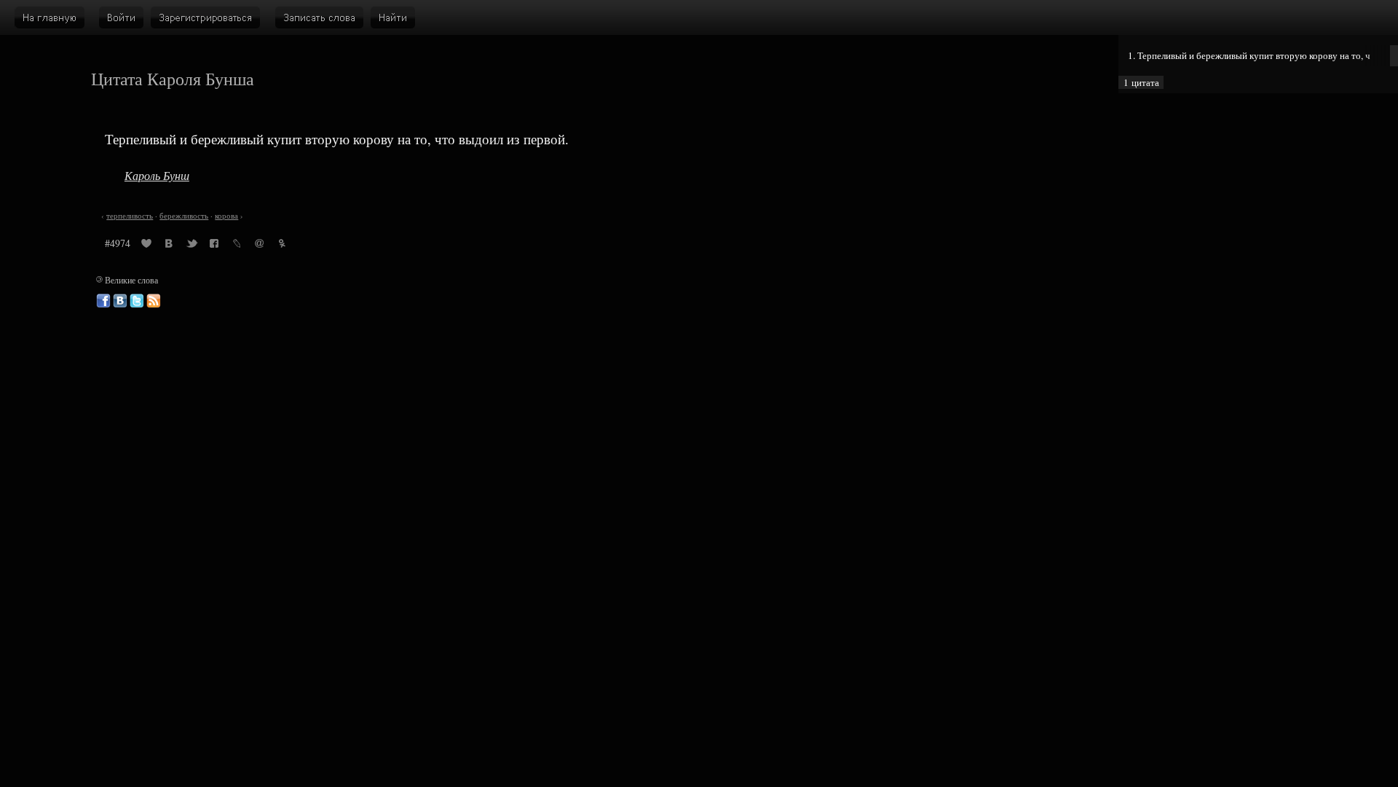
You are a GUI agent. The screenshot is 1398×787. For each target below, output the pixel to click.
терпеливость (129, 216)
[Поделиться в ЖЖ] (236, 245)
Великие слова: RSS (153, 301)
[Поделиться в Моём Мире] (259, 245)
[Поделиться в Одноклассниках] (281, 245)
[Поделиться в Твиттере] (191, 245)
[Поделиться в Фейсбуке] (214, 245)
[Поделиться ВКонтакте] (168, 245)
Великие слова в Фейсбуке (103, 301)
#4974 (117, 243)
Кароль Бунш (157, 175)
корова (226, 216)
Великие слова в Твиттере (137, 301)
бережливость (183, 216)
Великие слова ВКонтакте (120, 301)
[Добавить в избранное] (146, 245)
